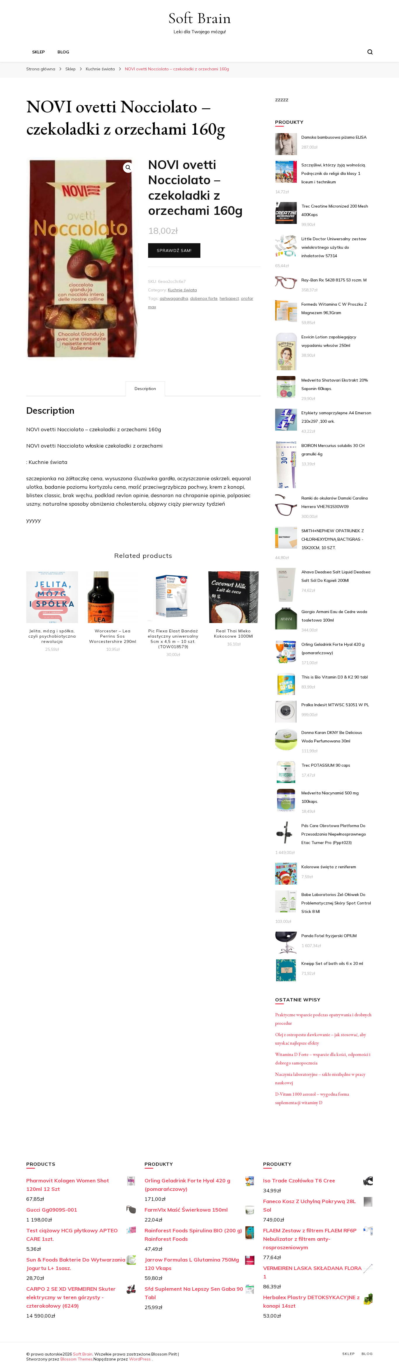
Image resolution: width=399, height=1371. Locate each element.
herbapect (229, 298)
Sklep (38, 52)
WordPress (140, 1359)
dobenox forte (204, 298)
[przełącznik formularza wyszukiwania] (370, 52)
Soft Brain (199, 17)
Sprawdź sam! (174, 250)
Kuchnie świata (182, 290)
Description (145, 388)
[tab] (145, 388)
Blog (63, 52)
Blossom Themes (76, 1359)
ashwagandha (174, 298)
